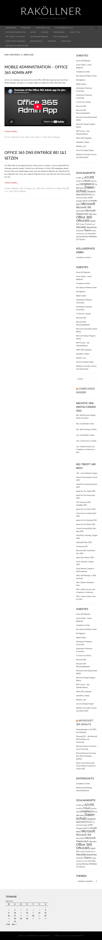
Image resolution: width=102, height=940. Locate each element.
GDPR (90, 198)
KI (89, 201)
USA (86, 233)
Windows (85, 236)
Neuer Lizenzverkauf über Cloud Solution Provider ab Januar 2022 (85, 766)
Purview (88, 224)
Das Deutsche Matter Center (86, 76)
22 (45, 916)
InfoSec (45, 32)
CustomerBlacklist (64, 27)
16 (9, 916)
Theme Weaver (76, 935)
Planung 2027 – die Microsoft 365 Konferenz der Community (86, 739)
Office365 (65, 188)
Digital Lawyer (81, 84)
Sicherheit (79, 231)
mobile (27, 137)
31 (15, 921)
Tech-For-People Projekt (85, 150)
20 (33, 916)
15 (45, 913)
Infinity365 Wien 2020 (84, 542)
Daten (82, 188)
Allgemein (15, 137)
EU (90, 195)
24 (15, 919)
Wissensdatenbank (39, 36)
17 (15, 916)
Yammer (82, 239)
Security (81, 227)
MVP (86, 214)
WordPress (45, 935)
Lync (34, 188)
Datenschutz (36, 41)
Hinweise (52, 41)
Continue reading (11, 131)
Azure (33, 32)
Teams (87, 230)
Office (95, 214)
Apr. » (14, 924)
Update (94, 230)
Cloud (22, 137)
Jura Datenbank (60, 36)
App (82, 178)
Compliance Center (83, 72)
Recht (93, 224)
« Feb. (8, 924)
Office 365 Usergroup (83, 138)
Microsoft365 (80, 211)
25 (21, 919)
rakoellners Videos (82, 142)
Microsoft (26, 27)
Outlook (82, 224)
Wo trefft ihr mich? (15, 36)
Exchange (27, 188)
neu (90, 214)
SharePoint (49, 188)
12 (27, 913)
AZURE (89, 177)
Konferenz (11, 27)
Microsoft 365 (43, 27)
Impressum (66, 41)
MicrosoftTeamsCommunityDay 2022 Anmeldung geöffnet (86, 756)
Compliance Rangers (15, 41)
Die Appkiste (80, 80)
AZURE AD (79, 181)
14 (39, 913)
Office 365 (34, 137)
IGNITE (85, 201)
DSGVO (85, 194)
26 (27, 919)
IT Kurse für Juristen (83, 102)
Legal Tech (75, 32)
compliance (86, 184)
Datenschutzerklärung (17, 45)
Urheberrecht (80, 233)
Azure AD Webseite (83, 61)
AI (77, 178)
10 (15, 913)
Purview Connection (16, 32)
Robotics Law (81, 146)
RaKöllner (51, 12)
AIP (79, 178)
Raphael (57, 137)
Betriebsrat (59, 32)
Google (79, 201)
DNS (21, 188)
